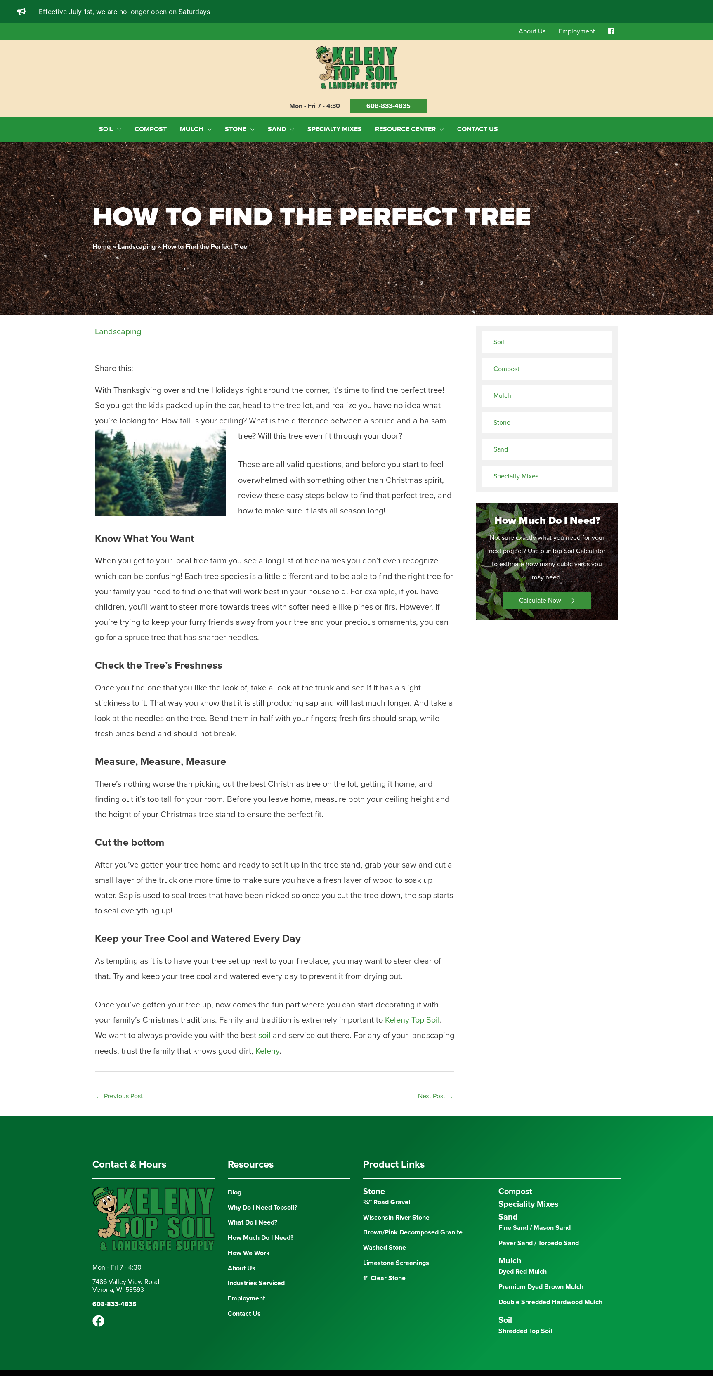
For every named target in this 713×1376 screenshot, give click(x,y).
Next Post (435, 1118)
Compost (506, 369)
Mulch (502, 396)
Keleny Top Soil (412, 1042)
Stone (501, 422)
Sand (500, 449)
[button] (547, 600)
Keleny (267, 1073)
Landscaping (118, 332)
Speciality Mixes (528, 1227)
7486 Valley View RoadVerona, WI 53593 (125, 1308)
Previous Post (119, 1118)
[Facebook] (98, 1344)
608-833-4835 (388, 106)
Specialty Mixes (515, 476)
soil (264, 1058)
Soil (498, 342)
